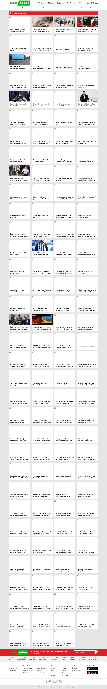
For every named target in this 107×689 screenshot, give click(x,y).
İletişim (41, 687)
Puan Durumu (54, 658)
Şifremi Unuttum (76, 670)
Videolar (67, 7)
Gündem (29, 7)
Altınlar (53, 665)
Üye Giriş (74, 665)
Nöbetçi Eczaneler (28, 670)
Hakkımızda (36, 687)
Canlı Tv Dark (26, 665)
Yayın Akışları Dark (28, 668)
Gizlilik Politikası (47, 687)
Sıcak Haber (65, 675)
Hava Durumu (42, 658)
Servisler (21, 7)
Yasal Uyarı (71, 687)
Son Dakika (12, 7)
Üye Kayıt (74, 668)
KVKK (57, 687)
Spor (44, 7)
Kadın (50, 7)
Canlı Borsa (40, 665)
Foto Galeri (59, 7)
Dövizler (53, 668)
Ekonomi (37, 7)
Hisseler (63, 658)
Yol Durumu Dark (13, 668)
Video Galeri (65, 668)
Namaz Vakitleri (21, 658)
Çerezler (54, 687)
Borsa (11, 658)
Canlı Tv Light (12, 670)
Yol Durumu (81, 658)
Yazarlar (75, 7)
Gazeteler (83, 7)
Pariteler (72, 658)
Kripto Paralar (93, 658)
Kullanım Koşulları (64, 687)
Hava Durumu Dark (14, 665)
